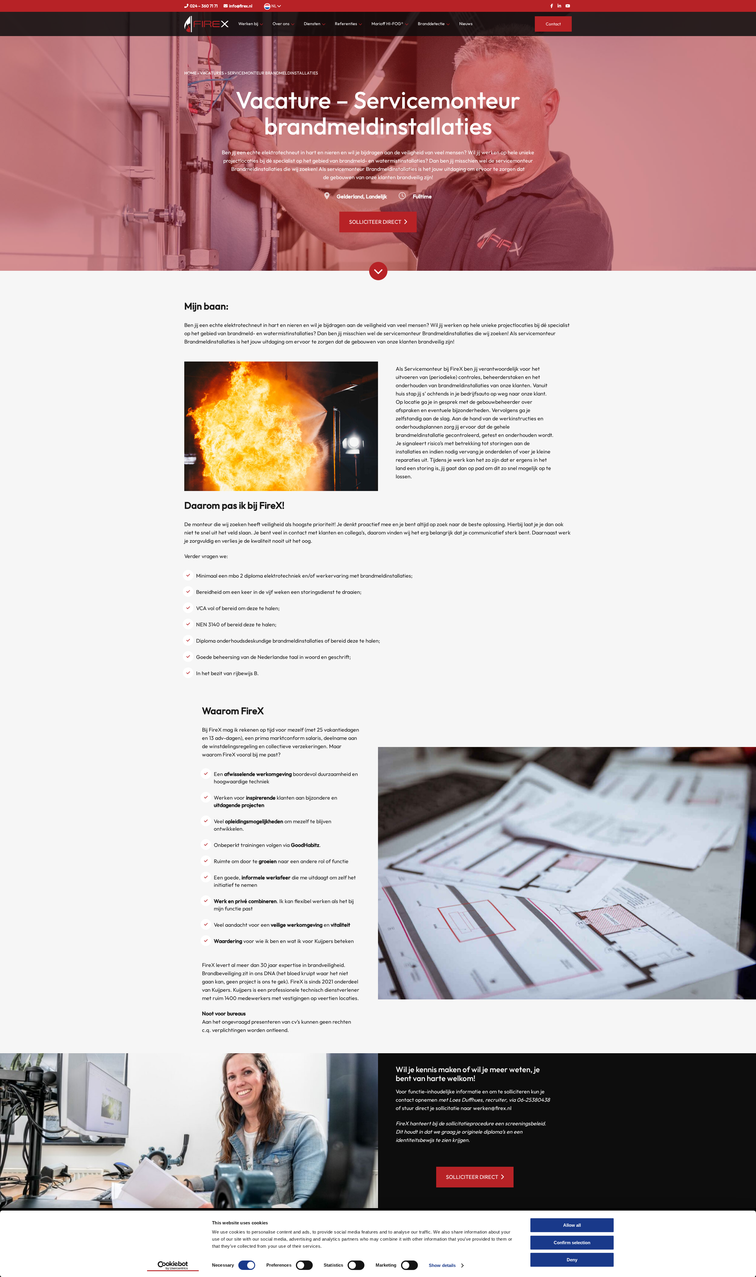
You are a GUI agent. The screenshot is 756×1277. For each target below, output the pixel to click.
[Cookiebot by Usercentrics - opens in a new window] (173, 1265)
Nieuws (465, 23)
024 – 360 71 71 (204, 6)
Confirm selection (572, 1242)
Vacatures (212, 73)
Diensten (312, 23)
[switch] (304, 1265)
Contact (553, 24)
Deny (572, 1259)
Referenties (346, 23)
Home (190, 73)
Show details (442, 1265)
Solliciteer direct (375, 221)
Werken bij (248, 23)
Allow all (572, 1225)
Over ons (281, 23)
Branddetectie (431, 23)
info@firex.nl (240, 6)
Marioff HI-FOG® (387, 23)
